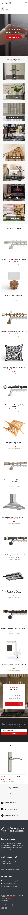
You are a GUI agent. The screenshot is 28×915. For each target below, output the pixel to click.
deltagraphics (10, 896)
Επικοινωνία (4, 903)
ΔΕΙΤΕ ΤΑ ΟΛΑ (12, 704)
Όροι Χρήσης (4, 900)
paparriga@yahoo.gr (9, 884)
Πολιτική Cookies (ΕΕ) (7, 905)
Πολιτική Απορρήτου (6, 898)
